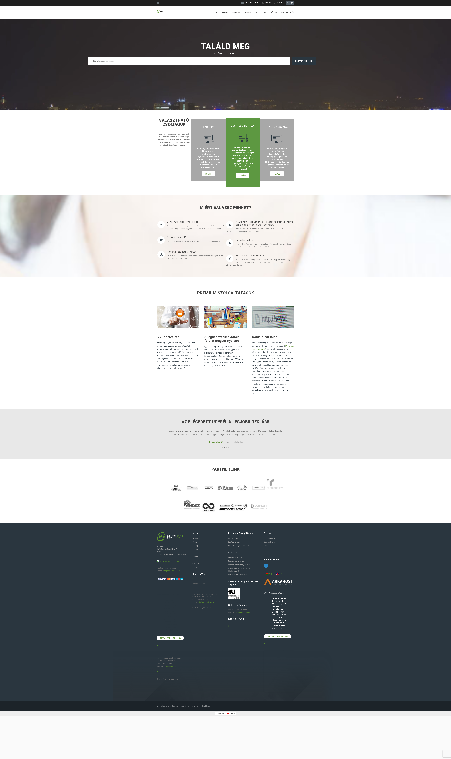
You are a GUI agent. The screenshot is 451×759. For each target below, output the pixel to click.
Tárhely (224, 12)
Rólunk (274, 12)
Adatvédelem (205, 706)
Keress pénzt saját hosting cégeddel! (278, 553)
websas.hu (174, 706)
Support (279, 3)
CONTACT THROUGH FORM (170, 638)
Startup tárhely (234, 542)
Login (290, 3)
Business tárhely (234, 538)
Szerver (247, 12)
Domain (214, 12)
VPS (265, 545)
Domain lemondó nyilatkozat (239, 565)
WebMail (268, 3)
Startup (195, 549)
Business (236, 12)
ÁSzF (197, 706)
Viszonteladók (287, 12)
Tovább (208, 174)
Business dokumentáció (237, 575)
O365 (257, 12)
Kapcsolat (196, 567)
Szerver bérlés (269, 542)
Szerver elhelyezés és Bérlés (239, 545)
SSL (265, 12)
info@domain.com (171, 666)
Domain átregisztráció (236, 561)
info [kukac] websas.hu (172, 571)
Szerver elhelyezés (271, 538)
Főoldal (195, 538)
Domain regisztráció (236, 557)
